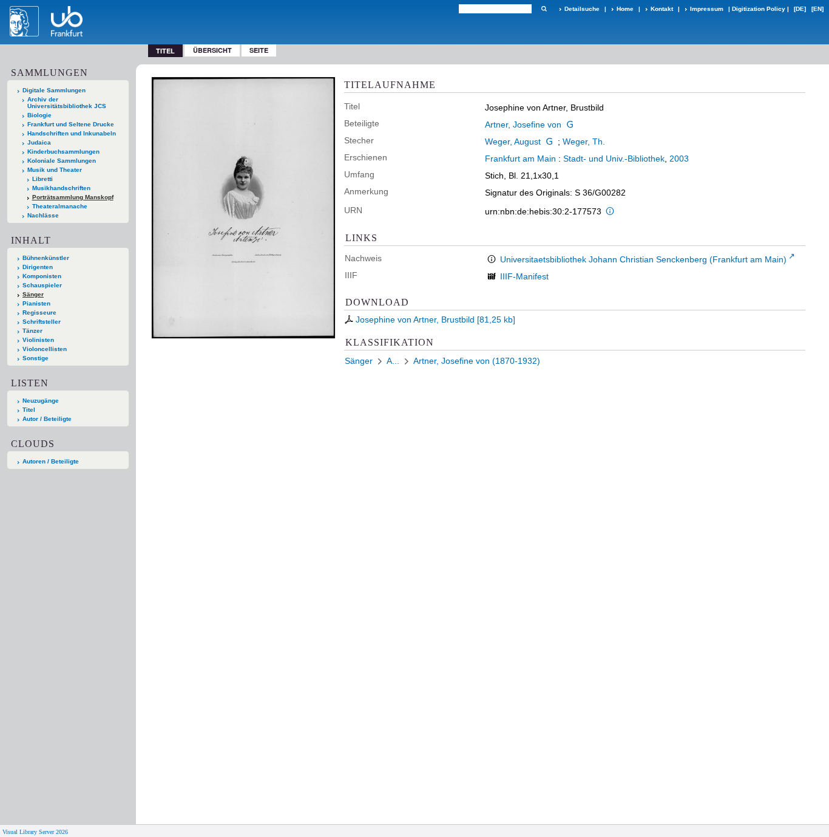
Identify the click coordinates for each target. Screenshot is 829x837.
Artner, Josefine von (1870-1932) (476, 361)
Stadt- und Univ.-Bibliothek (614, 158)
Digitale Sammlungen (54, 90)
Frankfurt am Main (520, 158)
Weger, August (513, 141)
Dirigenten (37, 267)
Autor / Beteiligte (47, 418)
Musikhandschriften (61, 188)
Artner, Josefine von (523, 124)
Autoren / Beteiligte (50, 461)
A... (393, 361)
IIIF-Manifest (524, 276)
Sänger (33, 294)
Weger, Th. (584, 141)
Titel (28, 409)
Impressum (706, 8)
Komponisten (41, 276)
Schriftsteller (41, 321)
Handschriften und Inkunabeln (71, 133)
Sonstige (35, 358)
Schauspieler (42, 285)
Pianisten (36, 303)
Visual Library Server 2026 (35, 831)
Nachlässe (43, 215)
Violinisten (38, 340)
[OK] (543, 9)
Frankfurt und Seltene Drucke (70, 124)
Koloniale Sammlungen (61, 160)
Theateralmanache (59, 206)
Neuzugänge (40, 400)
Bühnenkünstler (45, 258)
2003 (679, 158)
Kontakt (662, 8)
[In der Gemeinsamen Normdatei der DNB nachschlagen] (570, 124)
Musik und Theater (54, 169)
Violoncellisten (44, 349)
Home (625, 8)
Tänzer (32, 330)
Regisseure (39, 312)
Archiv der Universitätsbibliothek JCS (66, 102)
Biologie (39, 115)
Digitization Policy (758, 8)
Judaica (39, 142)
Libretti (42, 179)
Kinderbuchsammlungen (63, 151)
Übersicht (212, 50)
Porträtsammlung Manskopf (72, 197)
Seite (258, 50)
